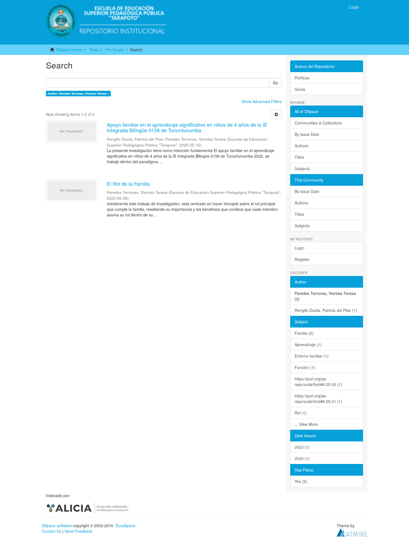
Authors (301, 145)
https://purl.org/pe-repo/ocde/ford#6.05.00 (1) (318, 381)
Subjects (302, 168)
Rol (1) (301, 413)
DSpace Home (69, 49)
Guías (300, 89)
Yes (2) (301, 481)
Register (302, 259)
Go (275, 82)
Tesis (93, 49)
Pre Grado (114, 49)
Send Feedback (78, 531)
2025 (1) (302, 458)
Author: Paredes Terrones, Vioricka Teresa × (78, 93)
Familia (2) (304, 333)
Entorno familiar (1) (312, 356)
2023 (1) (302, 447)
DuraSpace (125, 525)
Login (299, 248)
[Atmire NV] (352, 532)
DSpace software (57, 525)
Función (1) (305, 367)
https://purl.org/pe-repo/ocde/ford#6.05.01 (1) (318, 398)
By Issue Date (307, 134)
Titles (299, 157)
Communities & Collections (318, 123)
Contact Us (51, 531)
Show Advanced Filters (262, 101)
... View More (306, 424)
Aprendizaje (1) (308, 344)
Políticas (302, 77)
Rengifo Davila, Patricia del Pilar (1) (326, 310)
